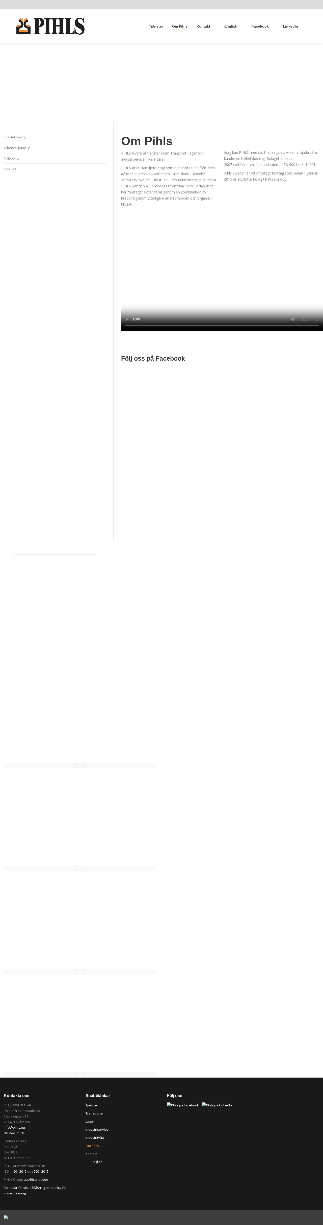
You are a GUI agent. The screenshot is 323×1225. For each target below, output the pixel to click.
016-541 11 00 (14, 1133)
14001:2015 (18, 1171)
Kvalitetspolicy (15, 137)
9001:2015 (40, 1171)
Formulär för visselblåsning (24, 1187)
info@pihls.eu (14, 1127)
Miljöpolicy (12, 158)
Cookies (10, 169)
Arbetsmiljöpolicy (17, 147)
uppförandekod (36, 1179)
